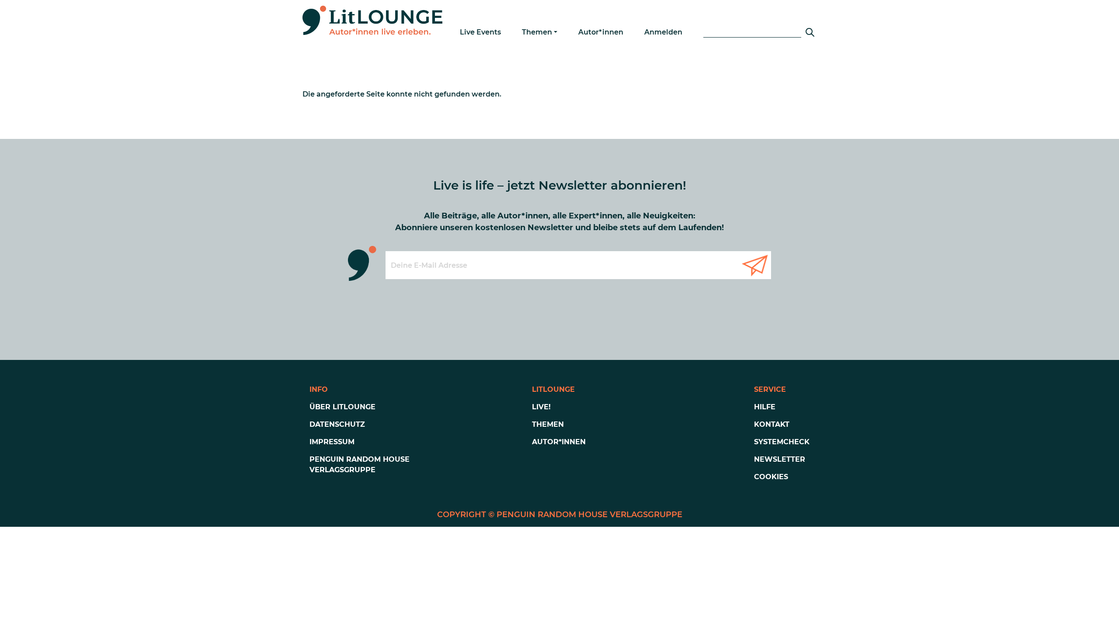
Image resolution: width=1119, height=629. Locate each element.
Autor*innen (600, 32)
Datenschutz (337, 424)
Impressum (331, 442)
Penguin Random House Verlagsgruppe (359, 464)
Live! (541, 407)
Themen (537, 32)
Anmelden (663, 32)
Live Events (480, 32)
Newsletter (779, 459)
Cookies (771, 477)
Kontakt (771, 424)
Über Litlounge (342, 407)
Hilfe (764, 407)
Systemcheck (782, 442)
